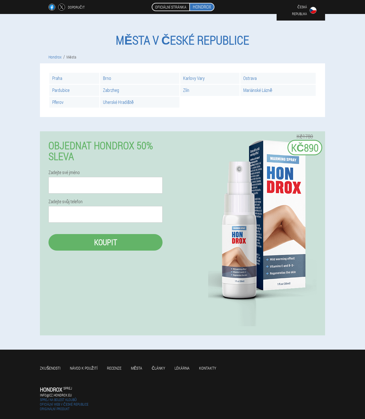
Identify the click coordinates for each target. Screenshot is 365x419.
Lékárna (182, 368)
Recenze (114, 368)
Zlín (186, 90)
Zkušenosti (50, 368)
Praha (57, 78)
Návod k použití (84, 368)
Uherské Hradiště (118, 102)
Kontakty (207, 368)
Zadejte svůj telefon (65, 201)
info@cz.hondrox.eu (56, 395)
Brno (107, 78)
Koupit (105, 242)
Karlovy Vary (194, 78)
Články (158, 368)
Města (136, 368)
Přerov (58, 102)
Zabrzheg (111, 90)
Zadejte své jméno (64, 172)
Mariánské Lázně (257, 90)
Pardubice (61, 90)
